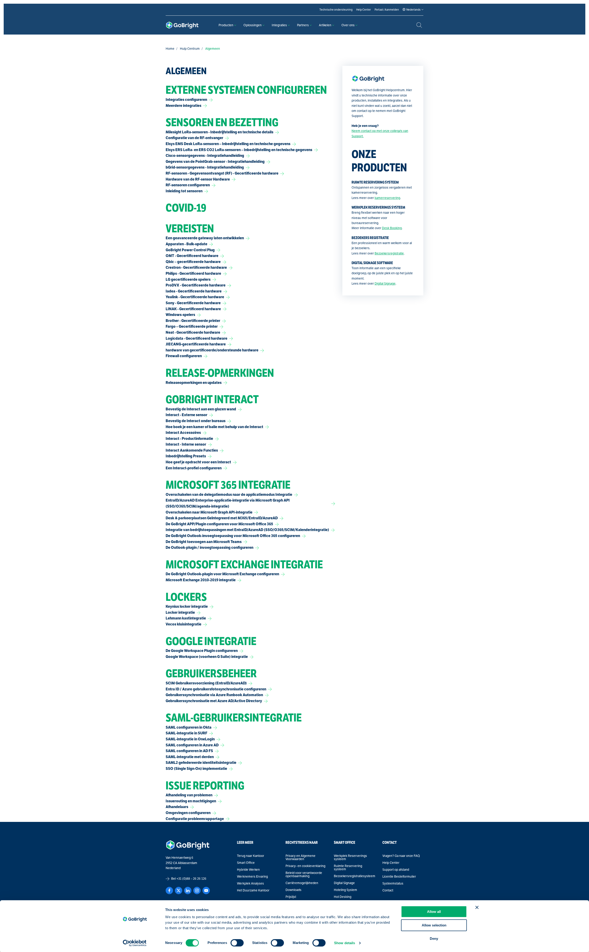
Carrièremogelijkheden (302, 883)
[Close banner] (477, 907)
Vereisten (190, 229)
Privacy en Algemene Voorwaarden (300, 857)
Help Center (390, 862)
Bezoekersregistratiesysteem (354, 876)
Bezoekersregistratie (389, 253)
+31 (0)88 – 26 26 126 (191, 878)
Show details (344, 943)
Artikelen (325, 25)
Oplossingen (252, 25)
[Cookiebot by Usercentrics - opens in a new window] (135, 943)
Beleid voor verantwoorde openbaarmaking (304, 874)
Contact (387, 890)
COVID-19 (186, 208)
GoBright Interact (212, 399)
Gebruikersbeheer (211, 673)
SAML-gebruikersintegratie (234, 718)
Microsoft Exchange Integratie (244, 565)
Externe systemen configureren (246, 90)
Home (170, 49)
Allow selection (434, 925)
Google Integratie (211, 641)
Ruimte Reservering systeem (348, 867)
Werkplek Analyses (250, 883)
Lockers (186, 597)
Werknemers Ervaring (252, 876)
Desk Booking (392, 228)
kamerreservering (387, 198)
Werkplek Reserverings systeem (350, 857)
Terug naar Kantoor (250, 855)
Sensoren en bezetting (222, 122)
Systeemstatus (392, 883)
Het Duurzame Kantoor (253, 890)
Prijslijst (291, 896)
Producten (226, 25)
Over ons (348, 25)
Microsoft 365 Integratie (228, 485)
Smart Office (246, 862)
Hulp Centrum (190, 49)
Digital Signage (385, 283)
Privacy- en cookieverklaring (305, 865)
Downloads (293, 889)
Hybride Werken (248, 869)
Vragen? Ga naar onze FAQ (401, 855)
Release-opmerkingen (220, 373)
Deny (434, 938)
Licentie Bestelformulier (399, 876)
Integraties (279, 25)
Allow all (434, 912)
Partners (303, 25)
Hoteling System (345, 889)
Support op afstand (395, 869)
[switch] (237, 942)
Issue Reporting (205, 786)
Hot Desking (342, 896)
